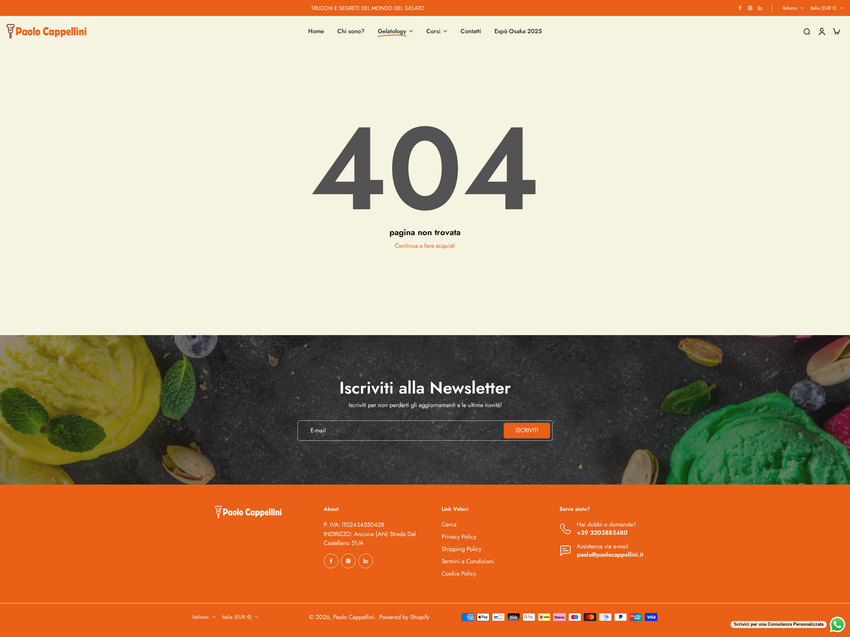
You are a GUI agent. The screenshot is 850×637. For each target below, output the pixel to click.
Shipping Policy (461, 549)
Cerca (449, 524)
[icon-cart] (836, 31)
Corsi (433, 31)
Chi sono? (351, 31)
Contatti (471, 31)
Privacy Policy (459, 537)
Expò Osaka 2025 (518, 31)
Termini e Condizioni (468, 561)
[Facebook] (740, 8)
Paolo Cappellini (354, 616)
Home (316, 31)
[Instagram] (750, 8)
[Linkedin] (760, 8)
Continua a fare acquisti (425, 245)
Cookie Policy (459, 574)
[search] (807, 31)
